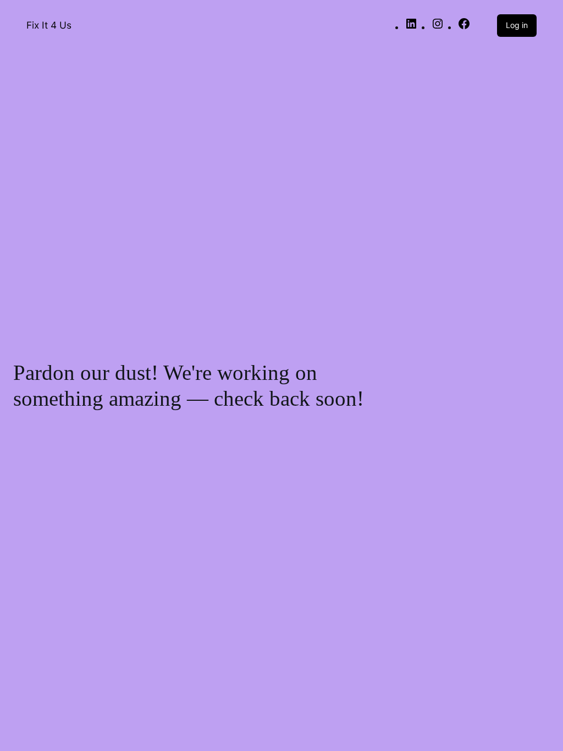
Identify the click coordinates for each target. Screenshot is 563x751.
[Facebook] (464, 26)
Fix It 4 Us (48, 25)
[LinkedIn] (411, 26)
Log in (517, 25)
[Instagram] (437, 26)
